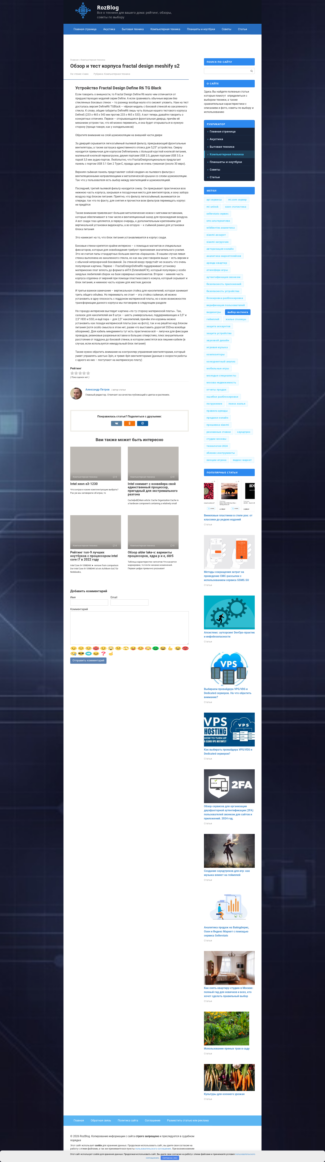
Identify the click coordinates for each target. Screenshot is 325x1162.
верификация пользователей (226, 305)
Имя (73, 597)
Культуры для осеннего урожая (224, 1094)
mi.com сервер (237, 199)
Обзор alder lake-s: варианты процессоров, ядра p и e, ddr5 (151, 554)
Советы (226, 29)
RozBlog (108, 7)
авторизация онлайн (220, 248)
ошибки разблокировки (222, 396)
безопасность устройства (223, 291)
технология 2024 (217, 446)
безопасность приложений (224, 284)
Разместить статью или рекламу (188, 1120)
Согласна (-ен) (169, 1158)
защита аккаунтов (218, 326)
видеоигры (214, 312)
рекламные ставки (219, 431)
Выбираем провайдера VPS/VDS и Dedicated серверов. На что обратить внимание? (227, 693)
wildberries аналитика (221, 227)
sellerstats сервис (218, 213)
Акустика (109, 29)
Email (114, 597)
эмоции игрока (216, 460)
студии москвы (216, 438)
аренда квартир (217, 262)
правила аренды (217, 410)
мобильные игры (218, 368)
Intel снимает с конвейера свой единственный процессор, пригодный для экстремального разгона (153, 489)
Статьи (242, 29)
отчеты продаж (216, 389)
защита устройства (219, 333)
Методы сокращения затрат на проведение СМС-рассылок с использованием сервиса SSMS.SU (226, 576)
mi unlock (213, 206)
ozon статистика (235, 206)
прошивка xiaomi (218, 424)
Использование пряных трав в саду (227, 1048)
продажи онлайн (217, 417)
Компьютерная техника (165, 29)
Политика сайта (128, 1120)
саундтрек (243, 431)
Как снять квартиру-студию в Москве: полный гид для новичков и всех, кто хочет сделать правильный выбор (228, 992)
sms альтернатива (218, 220)
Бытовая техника (133, 29)
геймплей (213, 319)
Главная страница (85, 29)
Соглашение (152, 1120)
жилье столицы (236, 319)
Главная (79, 1120)
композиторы (216, 354)
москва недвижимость (221, 382)
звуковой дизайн (218, 340)
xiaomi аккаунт (216, 234)
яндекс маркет (242, 460)
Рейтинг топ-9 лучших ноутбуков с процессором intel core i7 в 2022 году (94, 555)
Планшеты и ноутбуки (201, 29)
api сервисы (214, 199)
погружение (214, 403)
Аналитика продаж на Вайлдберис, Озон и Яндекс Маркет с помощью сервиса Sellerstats (226, 931)
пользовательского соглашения (153, 1148)
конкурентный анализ (221, 361)
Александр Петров (97, 389)
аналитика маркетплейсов (224, 256)
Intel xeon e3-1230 (84, 484)
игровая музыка (217, 347)
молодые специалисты (221, 375)
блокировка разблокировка (225, 298)
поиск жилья (237, 403)
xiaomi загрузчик (218, 241)
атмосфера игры (217, 270)
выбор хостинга (238, 312)
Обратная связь (101, 1120)
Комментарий (79, 609)
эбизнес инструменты (221, 452)
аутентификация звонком (223, 277)
